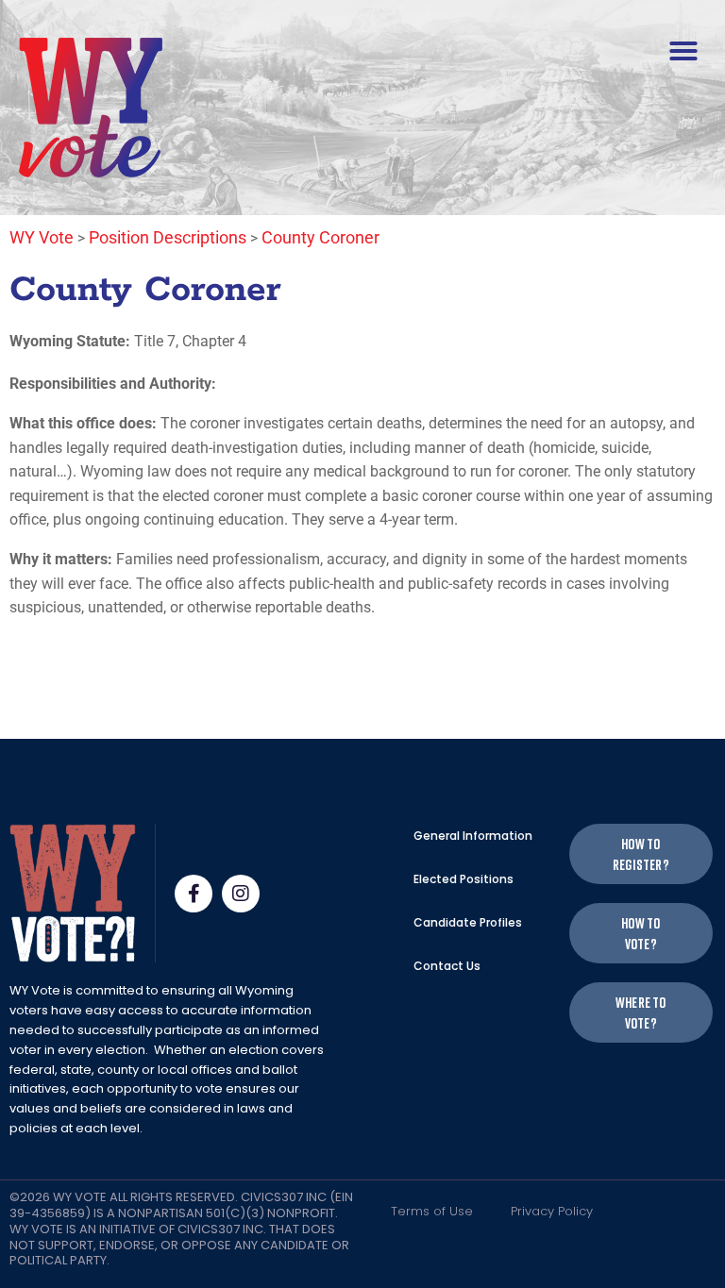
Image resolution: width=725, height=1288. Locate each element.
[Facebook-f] (193, 893)
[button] (683, 51)
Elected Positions (463, 879)
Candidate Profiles (467, 922)
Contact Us (447, 966)
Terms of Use (432, 1211)
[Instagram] (241, 893)
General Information (472, 836)
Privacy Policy (552, 1211)
